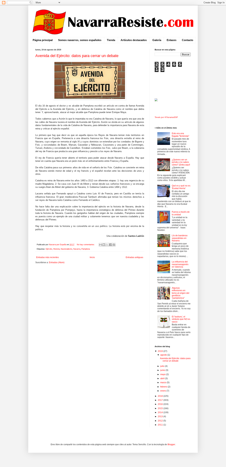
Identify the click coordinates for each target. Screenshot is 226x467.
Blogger (171, 444)
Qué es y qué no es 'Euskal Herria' (181, 186)
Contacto (187, 40)
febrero (164, 386)
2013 (160, 416)
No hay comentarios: (86, 244)
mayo (163, 374)
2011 (160, 425)
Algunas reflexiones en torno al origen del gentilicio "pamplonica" (180, 293)
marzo (163, 382)
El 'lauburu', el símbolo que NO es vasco (181, 319)
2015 (160, 408)
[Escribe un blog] (104, 244)
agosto (163, 355)
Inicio (92, 257)
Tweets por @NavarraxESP (166, 117)
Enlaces (171, 40)
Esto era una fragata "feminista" (180, 134)
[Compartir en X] (107, 244)
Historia (56, 249)
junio (163, 370)
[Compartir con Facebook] (110, 244)
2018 (160, 396)
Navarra (76, 249)
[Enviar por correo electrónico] (100, 244)
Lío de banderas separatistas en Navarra (180, 238)
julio (162, 366)
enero (163, 391)
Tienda (111, 40)
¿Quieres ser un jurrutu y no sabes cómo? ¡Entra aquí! (181, 162)
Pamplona (85, 249)
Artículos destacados (134, 40)
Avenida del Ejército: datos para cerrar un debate (76, 56)
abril (162, 378)
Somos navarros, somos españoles (79, 40)
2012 (160, 420)
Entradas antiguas (134, 257)
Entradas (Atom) (56, 262)
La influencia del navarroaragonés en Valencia (180, 264)
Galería (156, 40)
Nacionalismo (66, 249)
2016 (160, 404)
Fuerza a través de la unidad (181, 213)
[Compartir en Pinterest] (114, 244)
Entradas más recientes (47, 257)
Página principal (43, 40)
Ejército (49, 249)
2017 (160, 400)
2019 (160, 351)
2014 (160, 412)
